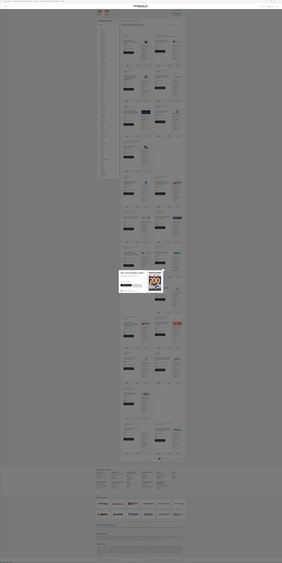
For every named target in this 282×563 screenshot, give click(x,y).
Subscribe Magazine (154, 289)
